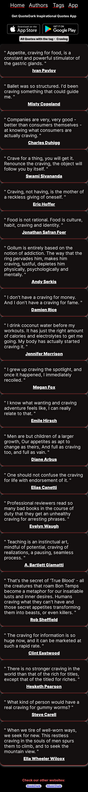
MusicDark (54, 786)
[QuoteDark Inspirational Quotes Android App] (60, 29)
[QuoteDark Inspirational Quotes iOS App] (23, 29)
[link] (17, 5)
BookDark (34, 786)
